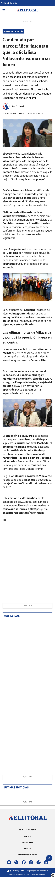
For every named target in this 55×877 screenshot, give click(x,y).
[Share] (49, 858)
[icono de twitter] (16, 862)
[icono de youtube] (9, 862)
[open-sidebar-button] (3, 10)
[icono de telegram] (38, 862)
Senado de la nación (13, 31)
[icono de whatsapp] (31, 862)
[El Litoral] (27, 10)
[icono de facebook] (24, 862)
